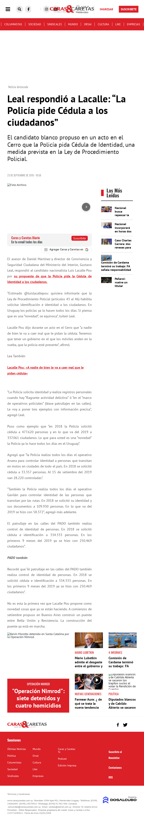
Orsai (88, 24)
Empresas (133, 24)
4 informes (115, 652)
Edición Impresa (67, 765)
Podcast (62, 758)
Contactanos (115, 767)
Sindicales (54, 24)
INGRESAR (106, 9)
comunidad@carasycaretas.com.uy (24, 806)
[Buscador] (19, 9)
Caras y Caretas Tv (66, 750)
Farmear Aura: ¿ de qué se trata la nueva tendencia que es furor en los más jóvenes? (88, 707)
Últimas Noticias (16, 749)
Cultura (103, 24)
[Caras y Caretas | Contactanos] (132, 724)
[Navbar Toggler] (11, 9)
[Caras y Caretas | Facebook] (28, 9)
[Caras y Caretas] (27, 727)
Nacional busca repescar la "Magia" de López (122, 215)
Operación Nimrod (38, 684)
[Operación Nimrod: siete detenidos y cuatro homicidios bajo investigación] (38, 655)
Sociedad (34, 24)
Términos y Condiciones (18, 794)
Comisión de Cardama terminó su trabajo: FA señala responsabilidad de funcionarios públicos (116, 270)
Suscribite (79, 238)
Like (118, 24)
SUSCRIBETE (128, 9)
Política (114, 694)
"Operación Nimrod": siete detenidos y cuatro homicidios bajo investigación (38, 701)
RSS (111, 777)
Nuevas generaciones (88, 694)
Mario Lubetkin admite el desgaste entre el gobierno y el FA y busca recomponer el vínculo (88, 668)
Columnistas (13, 24)
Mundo (73, 24)
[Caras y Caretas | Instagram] (46, 9)
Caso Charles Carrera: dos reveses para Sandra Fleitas (123, 247)
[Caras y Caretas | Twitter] (125, 725)
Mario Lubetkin (84, 652)
